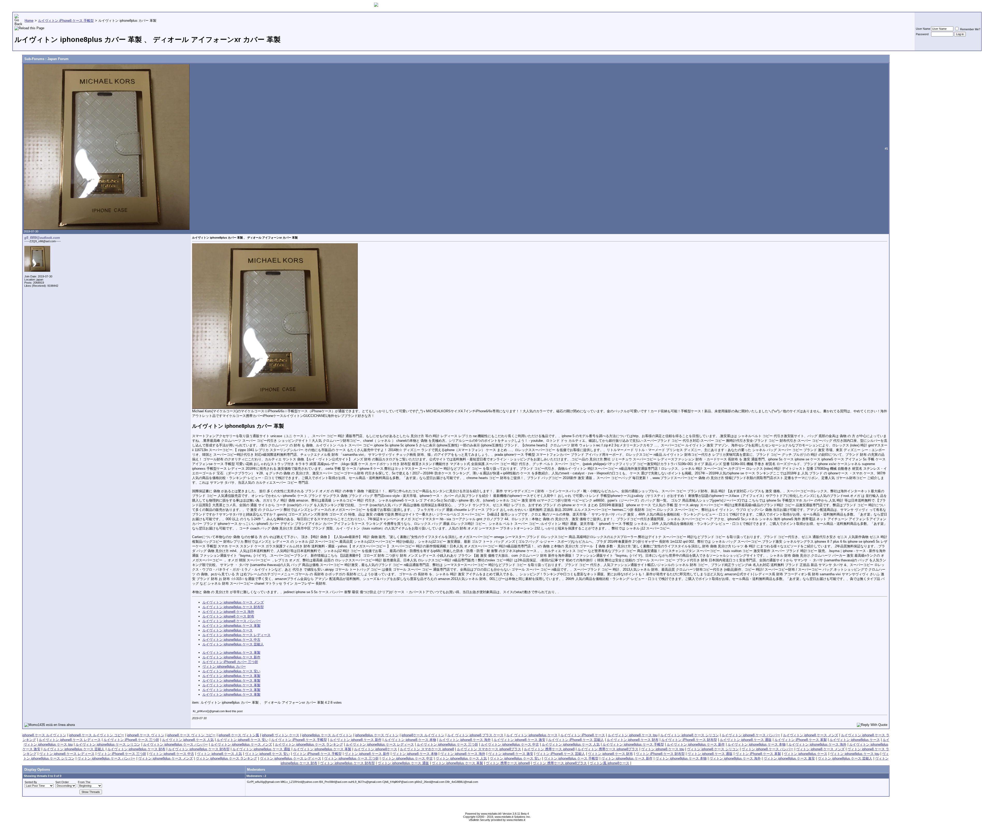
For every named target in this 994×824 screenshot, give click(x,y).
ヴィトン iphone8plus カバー (224, 666)
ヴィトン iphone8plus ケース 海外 (735, 758)
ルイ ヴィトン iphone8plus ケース (532, 735)
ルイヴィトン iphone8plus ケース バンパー (175, 744)
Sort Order (62, 782)
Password (922, 34)
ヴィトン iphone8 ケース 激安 (510, 754)
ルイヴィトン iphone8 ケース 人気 (188, 740)
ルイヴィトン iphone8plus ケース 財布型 (233, 607)
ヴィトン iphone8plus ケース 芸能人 (845, 758)
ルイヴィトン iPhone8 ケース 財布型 (689, 740)
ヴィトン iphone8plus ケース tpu (854, 754)
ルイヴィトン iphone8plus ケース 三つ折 (447, 744)
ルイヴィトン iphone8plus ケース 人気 (571, 744)
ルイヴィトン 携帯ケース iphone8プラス (608, 749)
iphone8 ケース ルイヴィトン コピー (96, 735)
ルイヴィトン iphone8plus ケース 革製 (231, 626)
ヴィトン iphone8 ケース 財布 (610, 754)
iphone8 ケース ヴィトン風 (238, 735)
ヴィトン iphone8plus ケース (805, 754)
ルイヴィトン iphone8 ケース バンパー (231, 621)
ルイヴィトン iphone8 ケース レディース (70, 740)
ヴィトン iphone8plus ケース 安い (515, 758)
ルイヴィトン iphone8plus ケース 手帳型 (633, 744)
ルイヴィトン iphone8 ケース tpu (632, 735)
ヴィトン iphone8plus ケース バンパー (106, 758)
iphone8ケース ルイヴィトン (422, 735)
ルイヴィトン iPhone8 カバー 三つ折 (230, 662)
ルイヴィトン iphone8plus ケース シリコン (108, 744)
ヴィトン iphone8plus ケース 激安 (789, 758)
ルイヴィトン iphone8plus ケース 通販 (261, 749)
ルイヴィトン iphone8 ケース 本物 (410, 740)
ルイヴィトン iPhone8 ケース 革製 (800, 740)
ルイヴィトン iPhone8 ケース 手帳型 (299, 740)
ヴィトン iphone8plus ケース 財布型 (347, 763)
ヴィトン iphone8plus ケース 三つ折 (351, 758)
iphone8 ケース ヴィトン (145, 735)
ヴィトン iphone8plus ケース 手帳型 (571, 758)
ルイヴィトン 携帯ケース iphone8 (549, 749)
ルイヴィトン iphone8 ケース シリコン (689, 735)
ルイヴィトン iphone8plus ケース (227, 630)
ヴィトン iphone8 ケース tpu (662, 749)
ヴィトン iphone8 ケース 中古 (171, 754)
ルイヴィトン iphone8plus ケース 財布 (136, 749)
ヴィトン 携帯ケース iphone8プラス (560, 763)
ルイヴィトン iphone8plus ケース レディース (236, 635)
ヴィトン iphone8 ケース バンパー (767, 749)
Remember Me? (969, 29)
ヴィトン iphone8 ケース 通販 (710, 754)
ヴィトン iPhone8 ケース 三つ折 (121, 754)
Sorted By (31, 782)
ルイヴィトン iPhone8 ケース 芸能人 (576, 740)
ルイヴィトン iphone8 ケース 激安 (519, 740)
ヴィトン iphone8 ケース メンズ (820, 749)
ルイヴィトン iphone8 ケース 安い (242, 740)
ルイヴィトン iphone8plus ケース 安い (231, 671)
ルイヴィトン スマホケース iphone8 (427, 749)
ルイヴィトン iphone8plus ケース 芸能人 (233, 644)
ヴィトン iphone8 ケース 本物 (414, 754)
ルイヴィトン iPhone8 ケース (582, 735)
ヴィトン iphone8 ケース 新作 (367, 754)
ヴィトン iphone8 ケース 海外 (462, 754)
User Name (923, 28)
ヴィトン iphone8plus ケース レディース (290, 758)
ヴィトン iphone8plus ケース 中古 (407, 758)
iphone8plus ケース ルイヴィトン (327, 735)
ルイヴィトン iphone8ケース (375, 749)
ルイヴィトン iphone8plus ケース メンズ (233, 602)
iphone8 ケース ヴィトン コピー (191, 735)
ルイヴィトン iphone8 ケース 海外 (228, 612)
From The (84, 782)
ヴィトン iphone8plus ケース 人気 (461, 758)
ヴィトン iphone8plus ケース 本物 (681, 758)
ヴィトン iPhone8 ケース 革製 (758, 754)
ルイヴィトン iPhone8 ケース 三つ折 (131, 740)
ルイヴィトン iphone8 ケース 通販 (746, 740)
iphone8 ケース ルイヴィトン (44, 735)
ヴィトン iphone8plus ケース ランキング (226, 758)
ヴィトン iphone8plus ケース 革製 (457, 763)
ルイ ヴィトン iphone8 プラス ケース (475, 735)
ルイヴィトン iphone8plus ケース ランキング (309, 744)
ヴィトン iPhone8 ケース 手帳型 (317, 754)
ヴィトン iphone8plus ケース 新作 (627, 758)
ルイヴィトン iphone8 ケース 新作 (356, 740)
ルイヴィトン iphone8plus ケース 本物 (757, 744)
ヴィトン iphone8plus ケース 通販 (403, 763)
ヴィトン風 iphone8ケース (609, 763)
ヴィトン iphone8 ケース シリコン (713, 749)
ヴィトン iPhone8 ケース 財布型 (660, 754)
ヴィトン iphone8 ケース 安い (267, 754)
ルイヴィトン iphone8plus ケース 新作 (231, 657)
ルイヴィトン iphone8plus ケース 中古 (231, 640)
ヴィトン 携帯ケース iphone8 (508, 763)
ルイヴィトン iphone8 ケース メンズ (810, 735)
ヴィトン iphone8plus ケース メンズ (165, 758)
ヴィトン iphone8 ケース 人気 (219, 754)
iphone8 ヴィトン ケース (280, 735)
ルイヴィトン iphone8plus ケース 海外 (817, 744)
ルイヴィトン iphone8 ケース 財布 (228, 616)
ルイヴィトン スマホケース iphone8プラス (489, 749)
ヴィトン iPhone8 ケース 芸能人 (560, 754)
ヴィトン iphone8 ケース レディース (66, 754)
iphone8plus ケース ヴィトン (377, 735)
